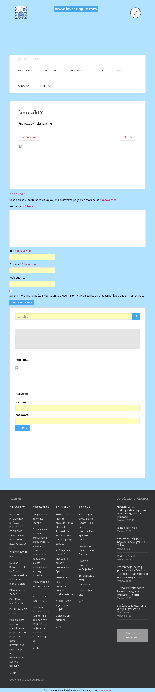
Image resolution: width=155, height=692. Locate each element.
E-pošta (22, 264)
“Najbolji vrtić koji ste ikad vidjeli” (63, 605)
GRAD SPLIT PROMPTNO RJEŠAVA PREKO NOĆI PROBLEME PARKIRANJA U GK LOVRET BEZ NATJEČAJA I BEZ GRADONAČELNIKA (18, 535)
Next (127, 137)
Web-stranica (17, 277)
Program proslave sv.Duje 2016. (86, 565)
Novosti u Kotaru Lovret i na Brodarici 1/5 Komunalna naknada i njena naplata (18, 573)
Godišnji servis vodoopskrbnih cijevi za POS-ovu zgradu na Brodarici (131, 512)
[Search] (136, 316)
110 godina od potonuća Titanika (41, 518)
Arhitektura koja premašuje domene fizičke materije (64, 586)
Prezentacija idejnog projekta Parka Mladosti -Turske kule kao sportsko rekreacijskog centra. (64, 529)
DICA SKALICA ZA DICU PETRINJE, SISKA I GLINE (17, 596)
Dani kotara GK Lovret (18, 611)
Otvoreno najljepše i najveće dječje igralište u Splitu (132, 542)
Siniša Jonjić (46, 123)
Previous (30, 137)
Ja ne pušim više (85, 592)
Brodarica (51, 70)
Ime (20, 251)
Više (12, 673)
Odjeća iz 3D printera (63, 618)
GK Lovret (25, 70)
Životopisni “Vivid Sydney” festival (87, 550)
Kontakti (47, 85)
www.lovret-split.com (76, 8)
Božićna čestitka (127, 556)
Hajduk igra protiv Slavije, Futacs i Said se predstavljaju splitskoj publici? (86, 527)
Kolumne (77, 70)
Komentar (24, 206)
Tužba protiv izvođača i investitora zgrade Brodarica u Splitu (63, 561)
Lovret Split (27, 59)
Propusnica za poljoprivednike (41, 586)
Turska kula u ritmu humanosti (86, 580)
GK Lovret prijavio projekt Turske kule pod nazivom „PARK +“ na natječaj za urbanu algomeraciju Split (41, 624)
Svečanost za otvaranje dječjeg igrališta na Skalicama (131, 609)
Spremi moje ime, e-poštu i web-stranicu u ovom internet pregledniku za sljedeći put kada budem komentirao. (76, 295)
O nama (23, 85)
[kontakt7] (47, 162)
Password (22, 415)
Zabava (100, 70)
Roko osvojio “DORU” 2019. (40, 598)
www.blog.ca (105, 689)
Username (22, 402)
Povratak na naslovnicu (132, 635)
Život (120, 70)
